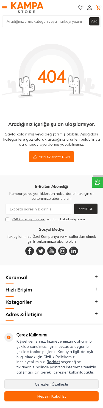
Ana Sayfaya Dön (54, 157)
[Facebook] (29, 251)
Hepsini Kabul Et (51, 396)
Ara (94, 21)
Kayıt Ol (86, 209)
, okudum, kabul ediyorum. (49, 219)
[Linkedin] (73, 251)
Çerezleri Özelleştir (51, 384)
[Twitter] (40, 251)
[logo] (27, 7)
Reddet (53, 361)
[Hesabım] (89, 7)
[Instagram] (62, 251)
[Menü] (4, 7)
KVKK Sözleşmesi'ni (28, 219)
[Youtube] (51, 251)
